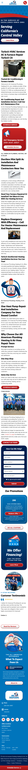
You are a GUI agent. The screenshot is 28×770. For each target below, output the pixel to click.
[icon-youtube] (12, 719)
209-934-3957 (8, 705)
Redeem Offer (13, 513)
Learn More (14, 565)
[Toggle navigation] (2, 2)
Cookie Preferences (16, 763)
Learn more (10, 40)
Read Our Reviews (10, 626)
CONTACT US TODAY (10, 442)
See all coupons (14, 528)
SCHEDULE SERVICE (10, 125)
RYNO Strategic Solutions (8, 761)
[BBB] (22, 719)
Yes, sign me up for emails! (14, 479)
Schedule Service (13, 768)
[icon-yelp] (17, 719)
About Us (14, 683)
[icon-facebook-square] (3, 719)
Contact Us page (9, 434)
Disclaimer (19, 761)
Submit (14, 484)
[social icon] (8, 719)
